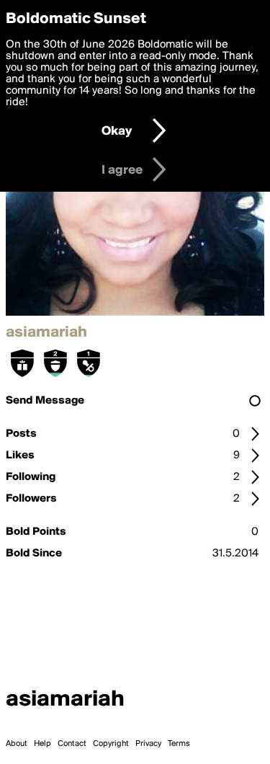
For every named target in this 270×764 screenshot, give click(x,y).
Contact (72, 743)
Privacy (148, 743)
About (16, 743)
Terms (179, 743)
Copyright (111, 743)
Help (42, 743)
